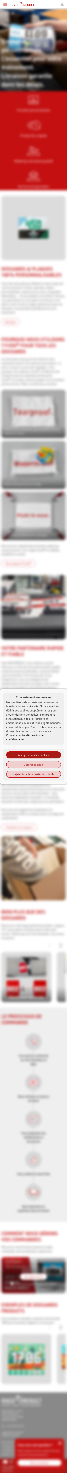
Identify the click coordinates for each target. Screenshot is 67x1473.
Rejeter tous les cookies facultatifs (33, 774)
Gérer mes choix (33, 764)
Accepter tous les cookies (33, 755)
